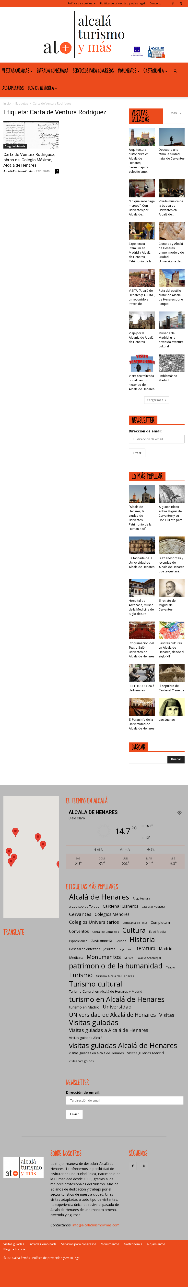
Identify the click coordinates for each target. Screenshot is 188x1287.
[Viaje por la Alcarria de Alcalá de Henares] (142, 320)
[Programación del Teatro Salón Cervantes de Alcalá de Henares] (142, 630)
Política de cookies (80, 3)
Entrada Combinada (52, 71)
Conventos (79, 931)
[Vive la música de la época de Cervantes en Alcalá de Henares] (172, 188)
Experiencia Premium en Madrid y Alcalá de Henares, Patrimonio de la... (141, 252)
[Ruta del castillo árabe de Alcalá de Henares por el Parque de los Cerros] (172, 278)
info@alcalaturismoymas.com (95, 1225)
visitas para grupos (81, 1061)
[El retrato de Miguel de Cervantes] (172, 588)
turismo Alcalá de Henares (115, 976)
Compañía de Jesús (134, 922)
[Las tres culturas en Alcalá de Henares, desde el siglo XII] (172, 630)
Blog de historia (41, 88)
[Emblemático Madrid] (172, 363)
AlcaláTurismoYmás (18, 171)
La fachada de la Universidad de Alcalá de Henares (141, 562)
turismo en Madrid (84, 1007)
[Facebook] (172, 3)
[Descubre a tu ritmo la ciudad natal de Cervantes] (172, 137)
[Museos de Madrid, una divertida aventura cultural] (172, 320)
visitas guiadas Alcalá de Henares (123, 1045)
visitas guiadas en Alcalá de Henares (96, 1053)
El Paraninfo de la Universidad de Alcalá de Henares (141, 724)
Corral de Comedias (105, 931)
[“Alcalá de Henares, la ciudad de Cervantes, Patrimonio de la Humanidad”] (142, 494)
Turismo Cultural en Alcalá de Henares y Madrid (105, 991)
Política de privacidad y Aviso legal (122, 3)
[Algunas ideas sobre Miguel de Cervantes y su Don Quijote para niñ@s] (172, 494)
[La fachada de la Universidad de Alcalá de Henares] (142, 545)
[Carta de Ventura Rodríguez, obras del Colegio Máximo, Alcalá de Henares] (31, 135)
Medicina (76, 957)
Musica (128, 958)
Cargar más (155, 400)
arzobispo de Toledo (84, 906)
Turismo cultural (95, 983)
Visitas (166, 1015)
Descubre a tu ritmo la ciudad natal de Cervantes (172, 154)
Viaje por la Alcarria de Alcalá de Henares (141, 337)
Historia (142, 939)
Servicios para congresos (93, 71)
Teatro (170, 967)
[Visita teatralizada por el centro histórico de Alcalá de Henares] (142, 363)
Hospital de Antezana (84, 949)
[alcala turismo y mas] (94, 35)
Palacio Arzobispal (149, 958)
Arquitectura (141, 898)
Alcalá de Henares (99, 897)
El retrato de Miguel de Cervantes (167, 605)
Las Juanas (167, 719)
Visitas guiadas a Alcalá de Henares (108, 1030)
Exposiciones (78, 941)
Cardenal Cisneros (120, 906)
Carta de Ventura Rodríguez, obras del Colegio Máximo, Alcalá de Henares (29, 160)
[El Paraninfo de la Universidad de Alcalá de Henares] (142, 707)
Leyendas (125, 949)
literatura (144, 948)
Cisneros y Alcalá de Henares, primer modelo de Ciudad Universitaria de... (171, 252)
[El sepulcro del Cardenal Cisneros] (172, 673)
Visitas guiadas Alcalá (86, 1037)
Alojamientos (13, 88)
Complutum (160, 922)
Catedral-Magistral (153, 906)
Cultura (134, 930)
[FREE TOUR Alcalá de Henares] (142, 673)
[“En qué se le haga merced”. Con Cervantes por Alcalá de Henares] (142, 188)
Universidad (117, 1006)
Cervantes (80, 914)
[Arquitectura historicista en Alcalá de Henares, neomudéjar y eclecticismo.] (142, 137)
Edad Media (157, 932)
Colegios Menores (112, 914)
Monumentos (127, 71)
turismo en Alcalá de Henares (116, 999)
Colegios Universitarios (94, 921)
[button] (175, 71)
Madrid (166, 948)
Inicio (7, 103)
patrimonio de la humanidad (116, 965)
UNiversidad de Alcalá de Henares (112, 1014)
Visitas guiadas (15, 71)
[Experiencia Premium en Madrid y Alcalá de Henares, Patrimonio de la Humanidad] (142, 231)
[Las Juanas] (172, 707)
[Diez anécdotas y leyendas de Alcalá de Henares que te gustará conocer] (172, 545)
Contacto (155, 3)
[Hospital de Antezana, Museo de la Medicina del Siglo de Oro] (142, 588)
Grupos (121, 941)
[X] (181, 3)
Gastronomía (154, 71)
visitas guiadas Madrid (145, 1052)
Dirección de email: (145, 431)
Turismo (81, 974)
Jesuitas (109, 949)
